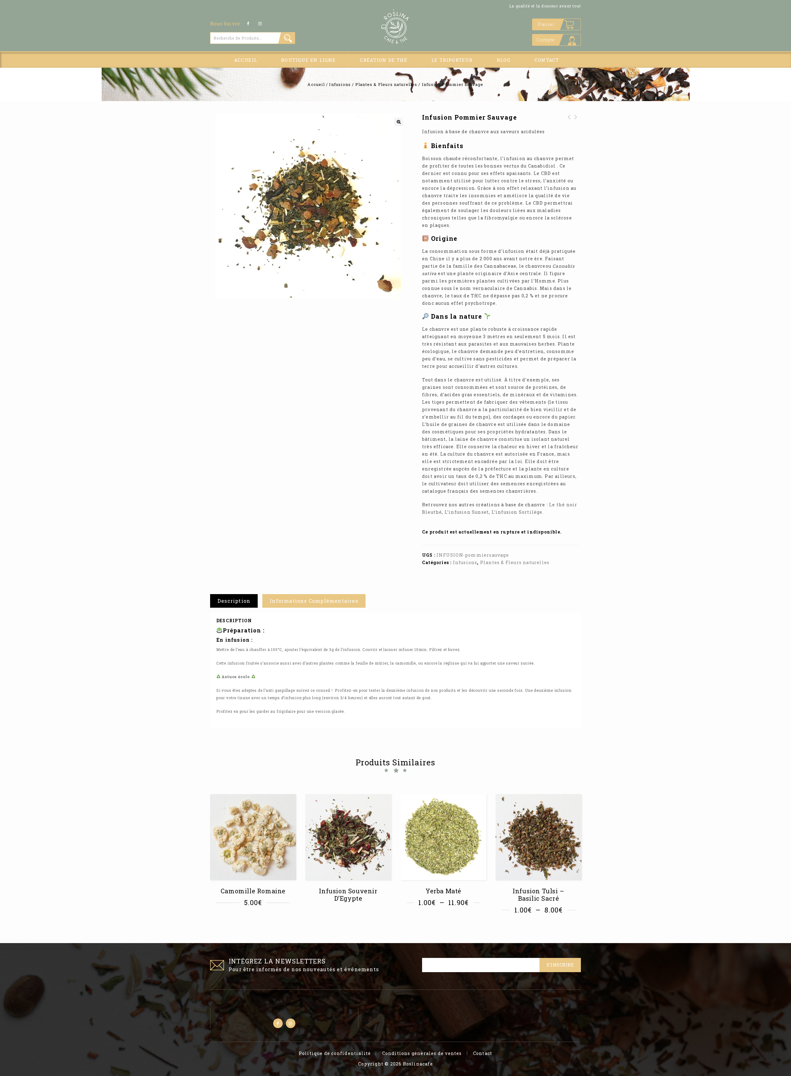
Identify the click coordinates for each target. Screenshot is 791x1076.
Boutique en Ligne (308, 60)
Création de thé (383, 60)
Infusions (340, 84)
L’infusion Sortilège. (518, 512)
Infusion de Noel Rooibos (576, 124)
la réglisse (449, 663)
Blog (503, 60)
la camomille (403, 663)
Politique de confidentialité (335, 1053)
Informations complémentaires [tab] (314, 601)
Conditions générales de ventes (422, 1053)
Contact (547, 60)
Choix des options (255, 920)
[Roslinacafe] (395, 27)
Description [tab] (234, 601)
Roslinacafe (418, 1064)
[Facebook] (248, 23)
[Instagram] (260, 23)
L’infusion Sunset (467, 512)
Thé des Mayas (569, 120)
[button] (398, 121)
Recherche (286, 38)
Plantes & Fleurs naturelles (386, 84)
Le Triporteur (452, 60)
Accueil (245, 60)
